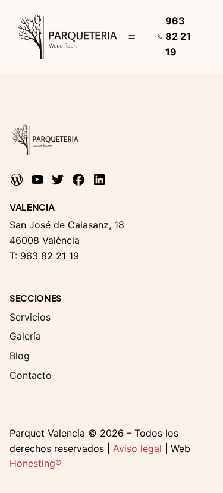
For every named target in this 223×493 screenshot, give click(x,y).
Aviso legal (137, 448)
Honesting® (36, 463)
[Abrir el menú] (131, 37)
